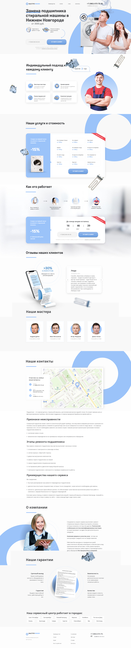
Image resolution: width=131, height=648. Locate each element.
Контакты (77, 3)
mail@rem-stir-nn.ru (92, 6)
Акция (54, 640)
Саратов (65, 621)
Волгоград (99, 621)
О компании (73, 634)
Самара (54, 621)
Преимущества (51, 3)
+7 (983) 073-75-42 (95, 3)
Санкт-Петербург (33, 617)
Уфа (89, 621)
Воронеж (74, 617)
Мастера (73, 637)
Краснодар (42, 621)
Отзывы (73, 640)
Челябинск (85, 617)
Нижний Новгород (62, 617)
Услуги (61, 3)
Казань (31, 621)
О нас (69, 3)
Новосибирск (77, 621)
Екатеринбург (47, 617)
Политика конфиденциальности (32, 637)
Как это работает (57, 643)
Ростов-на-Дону (97, 617)
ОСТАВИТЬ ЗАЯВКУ (56, 42)
